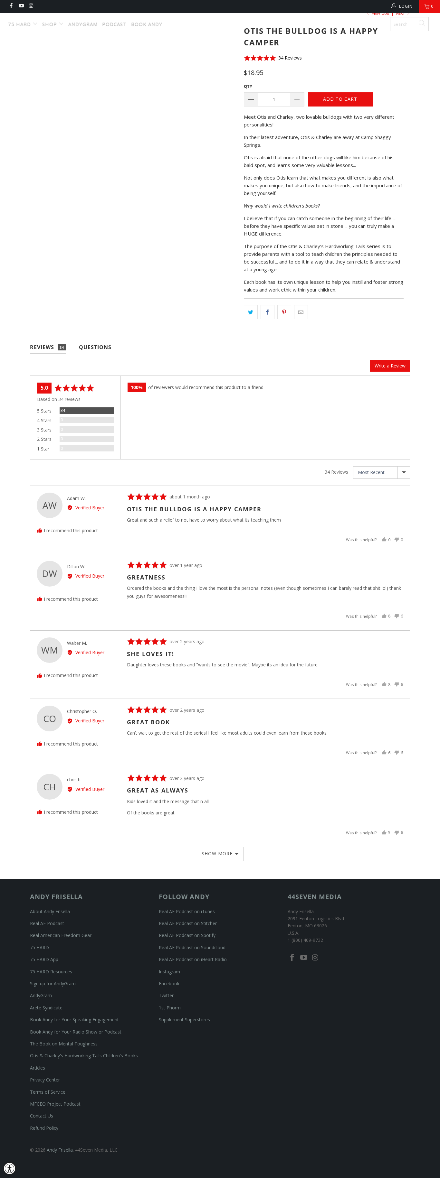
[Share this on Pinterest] (284, 312)
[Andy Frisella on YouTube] (21, 6)
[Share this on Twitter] (251, 312)
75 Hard (20, 24)
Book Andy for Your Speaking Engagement (74, 1019)
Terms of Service (47, 1092)
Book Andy (146, 24)
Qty (248, 86)
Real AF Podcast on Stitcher (188, 923)
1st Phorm (170, 1008)
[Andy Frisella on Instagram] (31, 6)
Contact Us (41, 1116)
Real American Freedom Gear (60, 935)
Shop (50, 24)
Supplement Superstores (184, 1019)
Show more (217, 853)
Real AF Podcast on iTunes (187, 911)
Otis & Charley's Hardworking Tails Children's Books (84, 1056)
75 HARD (39, 947)
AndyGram (83, 24)
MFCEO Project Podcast (55, 1104)
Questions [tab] (95, 347)
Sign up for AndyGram (53, 983)
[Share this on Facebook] (267, 312)
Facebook (169, 983)
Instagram (169, 972)
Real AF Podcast (47, 923)
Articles (37, 1068)
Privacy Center (45, 1080)
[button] (273, 57)
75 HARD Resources (51, 972)
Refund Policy (44, 1128)
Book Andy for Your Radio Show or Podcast (75, 1032)
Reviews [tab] (47, 347)
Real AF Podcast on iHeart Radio (193, 959)
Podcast (114, 24)
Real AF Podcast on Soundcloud (192, 947)
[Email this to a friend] (301, 312)
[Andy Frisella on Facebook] (11, 6)
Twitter (166, 995)
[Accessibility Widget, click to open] (9, 1168)
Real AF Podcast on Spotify (187, 935)
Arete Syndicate (46, 1008)
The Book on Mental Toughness (64, 1044)
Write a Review (390, 366)
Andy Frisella (223, 21)
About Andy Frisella (50, 911)
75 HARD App (44, 959)
